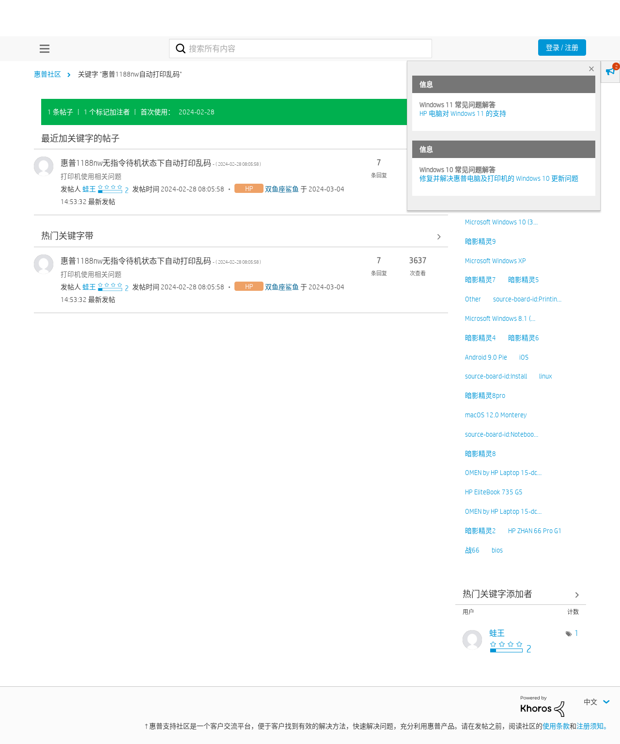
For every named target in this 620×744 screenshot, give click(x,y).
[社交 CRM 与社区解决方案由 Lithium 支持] (542, 705)
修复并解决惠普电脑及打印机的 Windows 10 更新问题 (498, 178)
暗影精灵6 (523, 337)
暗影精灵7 (480, 279)
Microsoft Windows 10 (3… (501, 222)
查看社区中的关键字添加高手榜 (520, 594)
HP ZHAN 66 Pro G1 (535, 530)
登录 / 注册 (562, 47)
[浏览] (42, 48)
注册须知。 (593, 726)
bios (497, 550)
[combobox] (300, 48)
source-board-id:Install (496, 376)
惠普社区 (47, 74)
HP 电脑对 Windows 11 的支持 (462, 113)
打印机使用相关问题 (91, 176)
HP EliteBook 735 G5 (494, 492)
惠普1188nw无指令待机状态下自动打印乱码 (161, 163)
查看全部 (241, 139)
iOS (523, 357)
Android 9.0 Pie (486, 357)
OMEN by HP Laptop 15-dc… (503, 472)
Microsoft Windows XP (495, 260)
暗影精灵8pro (485, 395)
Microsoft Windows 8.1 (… (500, 318)
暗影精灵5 (523, 279)
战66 (472, 550)
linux (545, 376)
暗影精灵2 (480, 530)
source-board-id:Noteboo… (501, 434)
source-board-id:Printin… (527, 299)
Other (473, 299)
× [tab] (591, 69)
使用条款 (556, 726)
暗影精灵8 (480, 453)
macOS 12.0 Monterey (496, 415)
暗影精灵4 (480, 337)
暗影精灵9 (480, 241)
